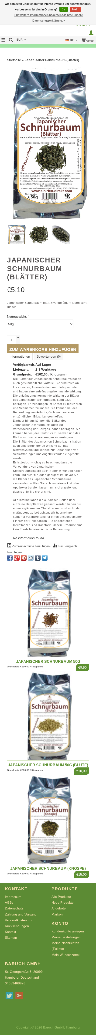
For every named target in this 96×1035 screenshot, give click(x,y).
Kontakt (10, 932)
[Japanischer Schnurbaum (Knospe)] (48, 819)
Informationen (20, 356)
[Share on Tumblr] (38, 558)
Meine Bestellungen (66, 937)
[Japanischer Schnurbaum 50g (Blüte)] (48, 715)
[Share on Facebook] (10, 558)
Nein (75, 9)
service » (83, 25)
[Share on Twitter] (45, 558)
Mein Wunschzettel (65, 955)
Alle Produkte (61, 897)
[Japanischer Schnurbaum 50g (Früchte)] (48, 612)
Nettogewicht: (18, 316)
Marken (57, 914)
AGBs (9, 902)
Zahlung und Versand (21, 914)
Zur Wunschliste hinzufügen (31, 546)
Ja (63, 9)
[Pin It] (24, 558)
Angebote (58, 908)
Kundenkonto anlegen (67, 931)
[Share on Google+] (17, 558)
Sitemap (11, 937)
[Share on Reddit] (31, 558)
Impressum (13, 897)
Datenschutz (14, 908)
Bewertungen (49, 356)
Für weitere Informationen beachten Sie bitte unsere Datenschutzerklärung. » (48, 17)
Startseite (14, 60)
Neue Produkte (62, 902)
